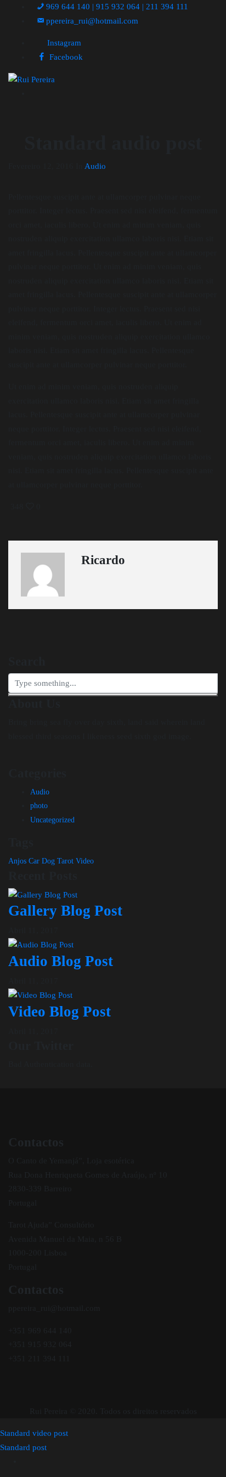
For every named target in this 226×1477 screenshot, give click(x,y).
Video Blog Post (59, 1011)
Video (85, 861)
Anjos (17, 861)
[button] (87, 21)
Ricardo (103, 560)
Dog (48, 861)
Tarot (65, 861)
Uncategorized (52, 820)
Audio (95, 166)
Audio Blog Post (60, 961)
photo (39, 806)
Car (34, 861)
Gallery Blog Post (65, 910)
